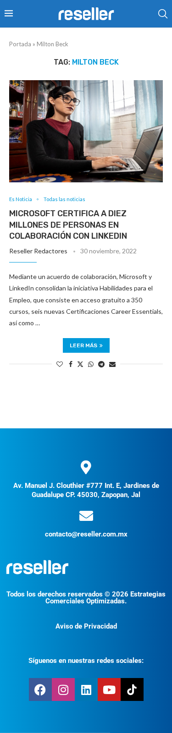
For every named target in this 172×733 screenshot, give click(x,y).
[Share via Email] (112, 364)
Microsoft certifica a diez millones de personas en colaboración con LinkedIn (68, 224)
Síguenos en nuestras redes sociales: (86, 660)
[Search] (162, 14)
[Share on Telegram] (101, 364)
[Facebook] (40, 689)
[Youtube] (109, 689)
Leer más (83, 345)
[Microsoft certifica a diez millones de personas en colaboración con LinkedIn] (86, 131)
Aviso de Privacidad (86, 626)
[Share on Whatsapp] (91, 364)
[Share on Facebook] (70, 364)
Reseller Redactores (38, 251)
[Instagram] (63, 689)
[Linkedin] (86, 689)
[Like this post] (59, 364)
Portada (20, 44)
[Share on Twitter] (80, 364)
